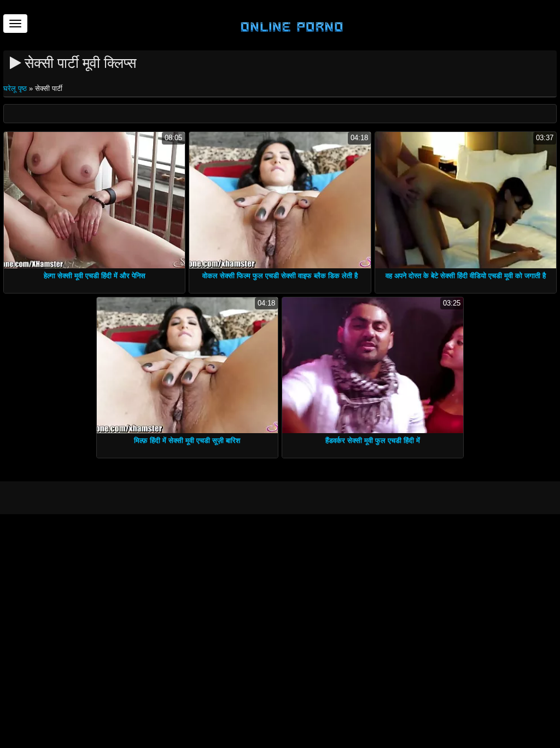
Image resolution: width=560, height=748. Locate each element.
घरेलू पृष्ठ (16, 88)
